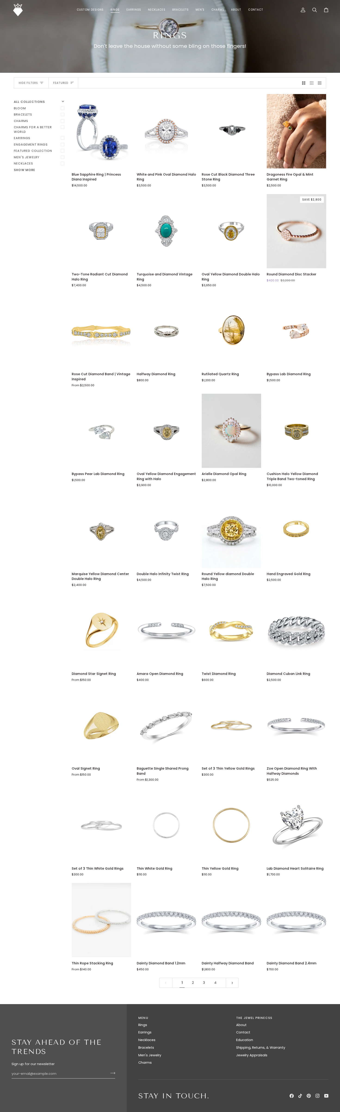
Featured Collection (33, 151)
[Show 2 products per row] (304, 83)
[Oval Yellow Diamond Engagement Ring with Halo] (166, 431)
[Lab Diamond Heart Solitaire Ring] (296, 825)
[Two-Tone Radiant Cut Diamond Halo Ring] (101, 231)
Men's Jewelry (26, 157)
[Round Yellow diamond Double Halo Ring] (231, 531)
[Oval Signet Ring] (101, 725)
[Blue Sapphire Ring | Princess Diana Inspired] (101, 131)
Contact (243, 1032)
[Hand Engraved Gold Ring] (296, 531)
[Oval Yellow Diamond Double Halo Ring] (231, 231)
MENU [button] (143, 1018)
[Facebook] (292, 1096)
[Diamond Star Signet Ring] (101, 631)
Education (244, 1040)
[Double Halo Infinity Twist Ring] (166, 531)
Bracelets (23, 114)
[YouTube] (326, 1096)
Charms (21, 121)
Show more (24, 170)
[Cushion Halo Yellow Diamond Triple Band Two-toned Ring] (296, 431)
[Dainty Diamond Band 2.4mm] (296, 920)
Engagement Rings (31, 144)
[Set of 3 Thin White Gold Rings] (101, 825)
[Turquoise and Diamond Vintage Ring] (166, 231)
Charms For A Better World (33, 129)
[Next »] (232, 983)
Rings (142, 1025)
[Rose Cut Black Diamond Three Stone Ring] (231, 131)
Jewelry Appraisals (251, 1055)
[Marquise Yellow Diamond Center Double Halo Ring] (101, 531)
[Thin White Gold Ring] (166, 825)
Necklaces (23, 163)
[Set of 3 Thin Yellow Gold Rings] (231, 725)
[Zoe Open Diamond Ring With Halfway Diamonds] (296, 725)
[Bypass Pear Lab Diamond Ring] (101, 431)
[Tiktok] (300, 1096)
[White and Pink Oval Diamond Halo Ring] (166, 131)
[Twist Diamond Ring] (231, 631)
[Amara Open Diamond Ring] (166, 631)
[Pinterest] (309, 1096)
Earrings (22, 138)
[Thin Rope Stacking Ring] (101, 920)
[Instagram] (317, 1096)
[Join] (111, 1073)
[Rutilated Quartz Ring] (231, 331)
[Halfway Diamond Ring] (166, 331)
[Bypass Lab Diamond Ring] (296, 331)
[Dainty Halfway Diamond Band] (231, 920)
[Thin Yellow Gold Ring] (231, 825)
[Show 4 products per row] (321, 83)
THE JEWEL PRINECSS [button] (254, 1018)
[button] (115, 10)
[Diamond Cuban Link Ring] (296, 631)
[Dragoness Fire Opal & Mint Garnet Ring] (296, 131)
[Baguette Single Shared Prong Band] (166, 725)
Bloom (20, 108)
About (241, 1025)
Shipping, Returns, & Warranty (260, 1047)
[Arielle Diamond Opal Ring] (231, 431)
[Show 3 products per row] (312, 83)
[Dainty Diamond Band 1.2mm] (166, 920)
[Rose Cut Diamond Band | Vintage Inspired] (101, 331)
